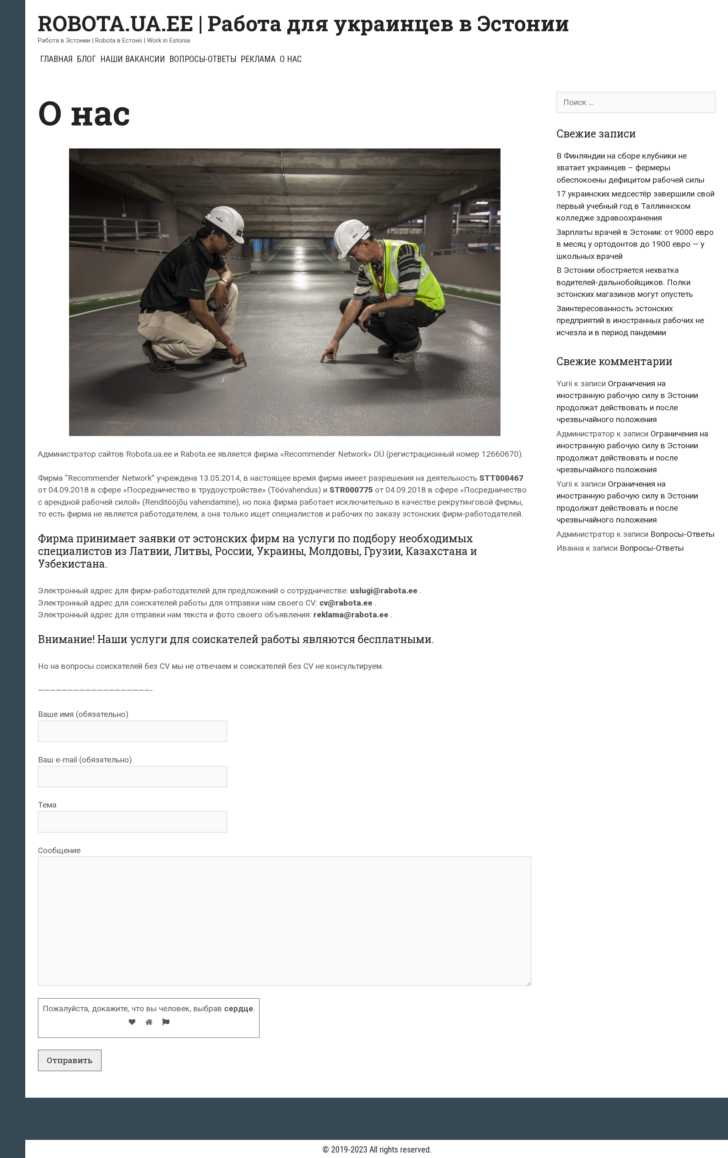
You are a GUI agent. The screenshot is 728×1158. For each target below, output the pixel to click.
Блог (86, 59)
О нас (291, 59)
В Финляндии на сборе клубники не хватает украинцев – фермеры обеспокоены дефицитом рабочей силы (630, 168)
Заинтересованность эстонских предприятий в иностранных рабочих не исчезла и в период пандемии (630, 320)
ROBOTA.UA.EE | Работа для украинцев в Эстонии (303, 23)
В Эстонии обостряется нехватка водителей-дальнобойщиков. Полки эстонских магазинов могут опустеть (625, 282)
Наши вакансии (132, 59)
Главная (56, 59)
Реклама (258, 59)
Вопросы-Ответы (202, 59)
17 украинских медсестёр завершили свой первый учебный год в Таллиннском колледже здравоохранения (636, 206)
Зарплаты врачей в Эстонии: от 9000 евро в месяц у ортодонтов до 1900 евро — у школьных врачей (635, 244)
